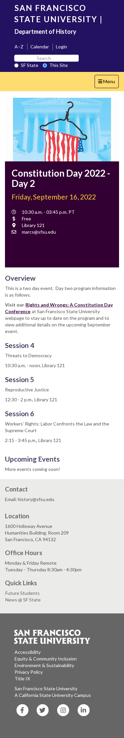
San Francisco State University (46, 688)
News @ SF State (23, 599)
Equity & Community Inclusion (46, 658)
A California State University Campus (53, 695)
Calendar (39, 46)
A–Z (19, 46)
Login (61, 46)
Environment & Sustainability (44, 665)
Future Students (22, 593)
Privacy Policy (29, 672)
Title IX (22, 678)
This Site (58, 65)
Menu (108, 83)
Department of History (45, 31)
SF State (29, 65)
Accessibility (28, 652)
